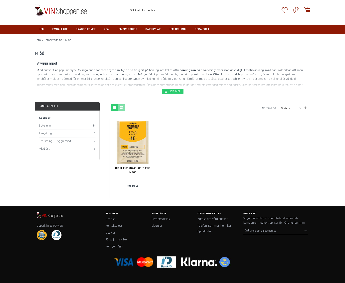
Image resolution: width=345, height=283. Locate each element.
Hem (38, 40)
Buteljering (46, 126)
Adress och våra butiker (212, 219)
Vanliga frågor (114, 246)
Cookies (111, 233)
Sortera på (269, 108)
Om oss (110, 219)
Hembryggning (53, 40)
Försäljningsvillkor (117, 239)
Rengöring (45, 133)
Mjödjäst (44, 149)
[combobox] (172, 10)
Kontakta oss (114, 226)
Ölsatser (157, 226)
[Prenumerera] (306, 230)
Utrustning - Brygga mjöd (55, 141)
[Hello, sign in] (296, 11)
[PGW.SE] (61, 10)
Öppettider (204, 231)
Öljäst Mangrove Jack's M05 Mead (133, 170)
